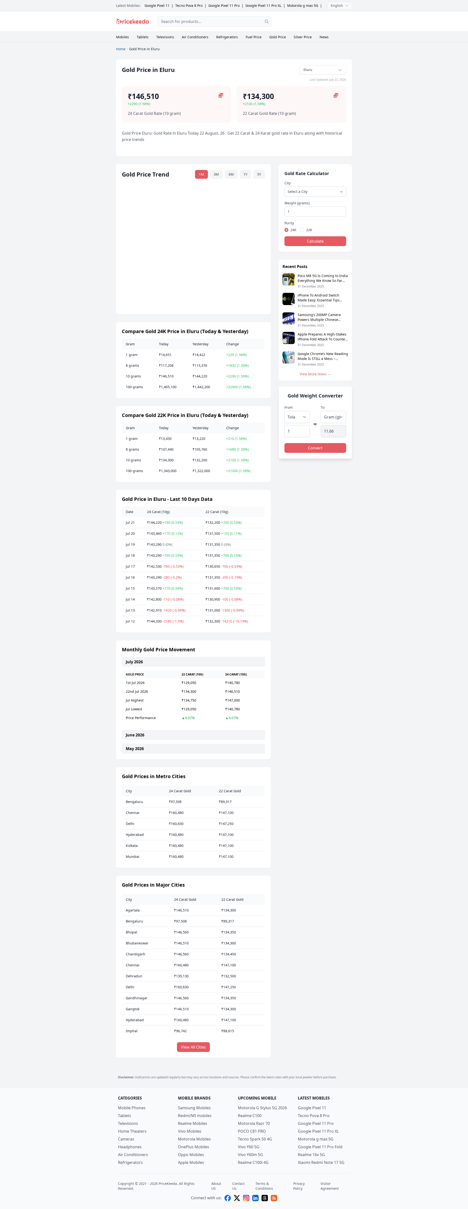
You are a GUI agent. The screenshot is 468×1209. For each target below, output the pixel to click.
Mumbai (132, 856)
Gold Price (277, 37)
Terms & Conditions (264, 1186)
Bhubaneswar (137, 943)
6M (231, 174)
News (324, 37)
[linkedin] (255, 1198)
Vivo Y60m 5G (250, 1154)
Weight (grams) (297, 203)
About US (216, 1186)
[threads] (265, 1198)
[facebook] (227, 1198)
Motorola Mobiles (194, 1139)
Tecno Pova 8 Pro (189, 5)
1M (201, 174)
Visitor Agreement (330, 1186)
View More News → (315, 374)
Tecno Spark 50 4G (255, 1139)
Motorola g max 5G (302, 5)
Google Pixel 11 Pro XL (263, 5)
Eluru (307, 69)
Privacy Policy (299, 1186)
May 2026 (135, 748)
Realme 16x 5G (311, 1154)
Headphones (130, 1147)
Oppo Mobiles (191, 1154)
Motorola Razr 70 (254, 1123)
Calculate (315, 241)
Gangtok (132, 1009)
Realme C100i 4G (253, 1162)
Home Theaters (132, 1131)
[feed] (274, 1198)
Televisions (165, 37)
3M (216, 174)
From (288, 407)
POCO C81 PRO (252, 1131)
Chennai (132, 812)
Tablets (142, 37)
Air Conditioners (195, 37)
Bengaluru (134, 801)
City (287, 183)
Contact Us (238, 1186)
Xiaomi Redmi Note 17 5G (321, 1162)
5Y (259, 174)
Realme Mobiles (192, 1123)
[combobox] (214, 21)
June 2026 (135, 735)
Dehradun (134, 976)
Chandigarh (135, 954)
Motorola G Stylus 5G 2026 (262, 1107)
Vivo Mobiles (189, 1131)
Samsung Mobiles (194, 1107)
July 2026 (134, 661)
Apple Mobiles (191, 1162)
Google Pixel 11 (157, 5)
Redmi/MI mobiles (195, 1115)
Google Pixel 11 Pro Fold (320, 1147)
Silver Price (303, 37)
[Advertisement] (315, 21)
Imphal (131, 1031)
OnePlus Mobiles (193, 1147)
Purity (289, 223)
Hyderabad (135, 834)
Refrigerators (227, 37)
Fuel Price (254, 37)
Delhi (130, 823)
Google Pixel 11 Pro (224, 5)
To (322, 407)
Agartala (133, 910)
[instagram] (246, 1198)
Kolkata (132, 845)
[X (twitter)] (237, 1198)
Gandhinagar (136, 998)
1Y (245, 174)
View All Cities (193, 1047)
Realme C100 (250, 1115)
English (337, 5)
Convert (315, 448)
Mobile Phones (132, 1107)
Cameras (126, 1139)
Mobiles (122, 37)
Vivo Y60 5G (248, 1147)
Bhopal (131, 932)
